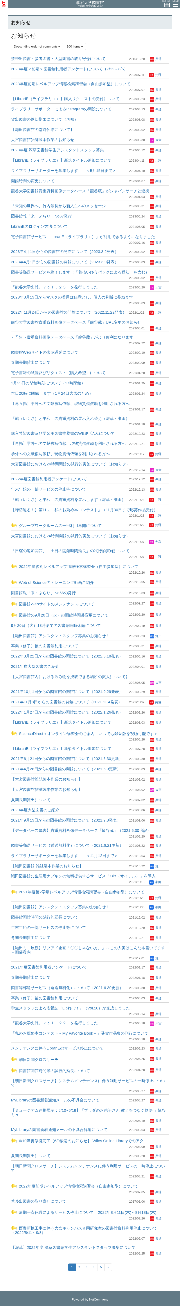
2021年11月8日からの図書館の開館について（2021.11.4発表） (66, 702)
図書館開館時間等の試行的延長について (54, 1071)
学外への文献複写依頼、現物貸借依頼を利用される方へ (60, 454)
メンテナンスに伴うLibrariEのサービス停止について (57, 1048)
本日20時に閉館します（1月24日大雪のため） (52, 393)
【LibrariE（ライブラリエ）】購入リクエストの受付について (65, 99)
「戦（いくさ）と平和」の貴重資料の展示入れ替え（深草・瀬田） (70, 418)
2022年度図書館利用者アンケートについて (49, 479)
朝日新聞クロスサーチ (38, 1059)
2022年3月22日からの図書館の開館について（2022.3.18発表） (67, 656)
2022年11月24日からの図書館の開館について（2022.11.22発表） (68, 312)
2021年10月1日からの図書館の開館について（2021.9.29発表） (67, 691)
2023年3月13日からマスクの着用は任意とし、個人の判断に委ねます (72, 297)
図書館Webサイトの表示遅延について (44, 352)
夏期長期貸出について (30, 800)
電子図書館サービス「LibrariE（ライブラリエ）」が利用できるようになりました (83, 237)
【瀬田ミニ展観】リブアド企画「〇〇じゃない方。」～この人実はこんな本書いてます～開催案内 (88, 950)
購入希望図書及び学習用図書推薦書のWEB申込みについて (63, 433)
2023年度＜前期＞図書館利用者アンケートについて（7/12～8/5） (69, 69)
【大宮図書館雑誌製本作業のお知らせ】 (46, 779)
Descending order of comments (36, 46)
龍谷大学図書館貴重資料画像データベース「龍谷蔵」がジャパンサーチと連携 (80, 191)
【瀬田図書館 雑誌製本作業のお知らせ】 (47, 866)
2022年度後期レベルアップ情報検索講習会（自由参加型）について (78, 566)
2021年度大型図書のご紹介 (35, 666)
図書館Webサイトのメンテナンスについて (56, 604)
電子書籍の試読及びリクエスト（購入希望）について (58, 373)
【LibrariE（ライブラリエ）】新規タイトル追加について (61, 160)
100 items (74, 46)
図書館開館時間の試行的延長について (44, 917)
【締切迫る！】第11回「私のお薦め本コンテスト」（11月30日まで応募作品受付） (84, 510)
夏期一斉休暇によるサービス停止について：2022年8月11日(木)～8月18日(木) (87, 1212)
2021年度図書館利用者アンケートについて (49, 967)
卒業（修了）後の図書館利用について (44, 646)
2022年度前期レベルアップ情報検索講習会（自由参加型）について (78, 1186)
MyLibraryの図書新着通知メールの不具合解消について (59, 1130)
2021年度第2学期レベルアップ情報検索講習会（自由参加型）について (81, 892)
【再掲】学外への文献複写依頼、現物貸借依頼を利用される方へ (68, 443)
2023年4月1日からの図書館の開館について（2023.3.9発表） (65, 262)
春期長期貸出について (30, 362)
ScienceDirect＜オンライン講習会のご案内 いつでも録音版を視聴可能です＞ (88, 734)
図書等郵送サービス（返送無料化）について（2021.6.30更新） (67, 988)
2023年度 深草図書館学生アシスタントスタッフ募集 (57, 150)
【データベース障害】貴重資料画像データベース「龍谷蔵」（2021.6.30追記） (81, 830)
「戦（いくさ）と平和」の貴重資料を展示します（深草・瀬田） (68, 499)
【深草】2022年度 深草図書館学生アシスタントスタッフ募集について (73, 1247)
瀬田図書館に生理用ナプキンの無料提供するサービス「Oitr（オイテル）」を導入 (83, 876)
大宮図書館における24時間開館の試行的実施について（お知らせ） (70, 464)
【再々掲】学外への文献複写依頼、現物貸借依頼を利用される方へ (70, 403)
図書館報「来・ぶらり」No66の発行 (43, 593)
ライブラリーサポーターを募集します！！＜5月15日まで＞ (63, 170)
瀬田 (158, 636)
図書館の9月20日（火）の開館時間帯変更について (63, 615)
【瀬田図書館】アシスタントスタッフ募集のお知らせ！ (60, 636)
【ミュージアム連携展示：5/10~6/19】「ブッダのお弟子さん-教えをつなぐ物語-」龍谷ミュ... (88, 1112)
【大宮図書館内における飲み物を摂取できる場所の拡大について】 (70, 677)
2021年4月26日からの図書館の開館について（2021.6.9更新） (66, 769)
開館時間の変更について (32, 181)
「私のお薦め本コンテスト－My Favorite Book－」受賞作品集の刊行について (79, 1033)
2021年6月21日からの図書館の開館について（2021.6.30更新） (67, 758)
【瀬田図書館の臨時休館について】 (42, 129)
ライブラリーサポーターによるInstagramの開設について (61, 109)
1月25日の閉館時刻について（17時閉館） (48, 383)
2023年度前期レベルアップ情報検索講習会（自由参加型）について (70, 84)
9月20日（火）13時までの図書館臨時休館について (56, 625)
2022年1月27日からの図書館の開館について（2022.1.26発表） (67, 712)
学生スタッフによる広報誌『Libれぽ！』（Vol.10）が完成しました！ (72, 1008)
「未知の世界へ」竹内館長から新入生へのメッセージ (58, 206)
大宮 (158, 140)
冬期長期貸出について (30, 937)
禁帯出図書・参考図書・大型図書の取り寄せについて (58, 59)
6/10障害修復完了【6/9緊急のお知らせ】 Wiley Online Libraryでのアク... (82, 1141)
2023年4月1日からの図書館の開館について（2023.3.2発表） (65, 251)
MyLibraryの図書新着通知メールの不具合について (55, 1100)
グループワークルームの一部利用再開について (60, 525)
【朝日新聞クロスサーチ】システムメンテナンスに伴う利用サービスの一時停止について (88, 1083)
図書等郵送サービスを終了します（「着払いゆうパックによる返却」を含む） (80, 272)
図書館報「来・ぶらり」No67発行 (41, 216)
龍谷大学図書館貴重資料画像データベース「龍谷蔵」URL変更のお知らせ (76, 322)
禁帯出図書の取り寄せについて (38, 1201)
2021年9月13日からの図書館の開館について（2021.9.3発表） (66, 820)
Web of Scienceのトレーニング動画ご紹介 (56, 582)
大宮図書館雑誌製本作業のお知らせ (42, 140)
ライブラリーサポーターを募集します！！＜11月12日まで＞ (64, 856)
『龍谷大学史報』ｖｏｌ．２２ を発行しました (54, 1023)
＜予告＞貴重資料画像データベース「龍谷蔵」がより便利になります (72, 337)
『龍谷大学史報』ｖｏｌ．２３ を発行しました (54, 287)
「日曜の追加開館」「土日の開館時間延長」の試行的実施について (70, 551)
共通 (158, 59)
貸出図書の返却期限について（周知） (44, 119)
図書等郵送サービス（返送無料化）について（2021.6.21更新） (67, 845)
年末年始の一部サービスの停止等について (48, 489)
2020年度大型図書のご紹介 (35, 810)
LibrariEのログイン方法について (39, 226)
